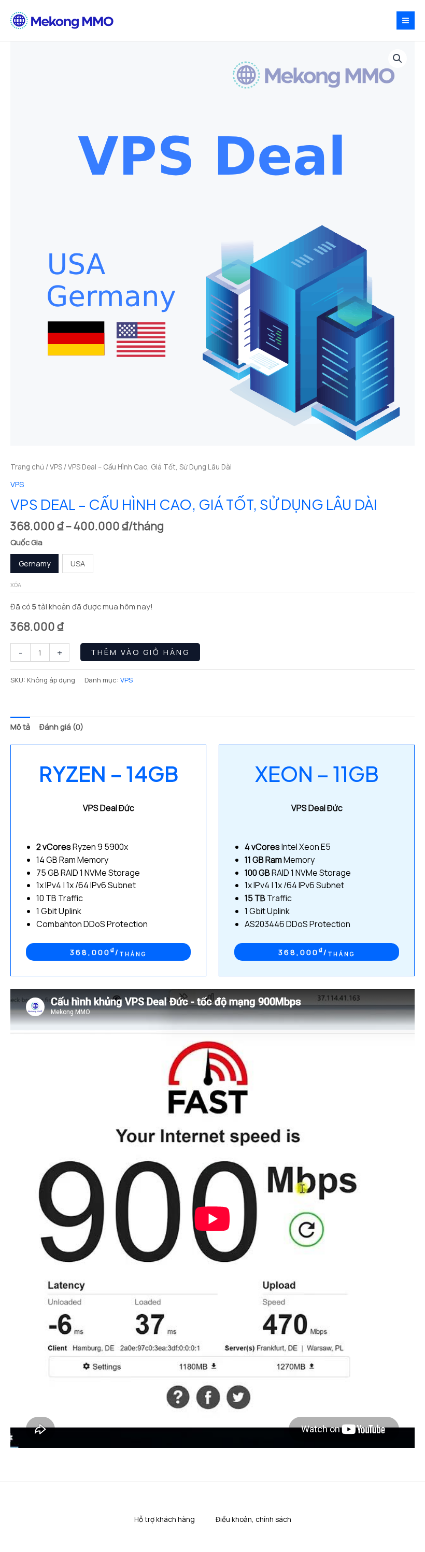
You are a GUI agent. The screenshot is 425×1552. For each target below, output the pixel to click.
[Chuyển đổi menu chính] (405, 20)
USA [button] (77, 563)
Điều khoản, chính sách (253, 1519)
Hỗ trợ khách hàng (164, 1519)
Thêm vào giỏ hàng (140, 652)
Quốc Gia (26, 542)
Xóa (15, 585)
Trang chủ (27, 467)
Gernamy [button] (35, 563)
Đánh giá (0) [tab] (61, 726)
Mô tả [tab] (20, 726)
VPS (56, 467)
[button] (397, 58)
